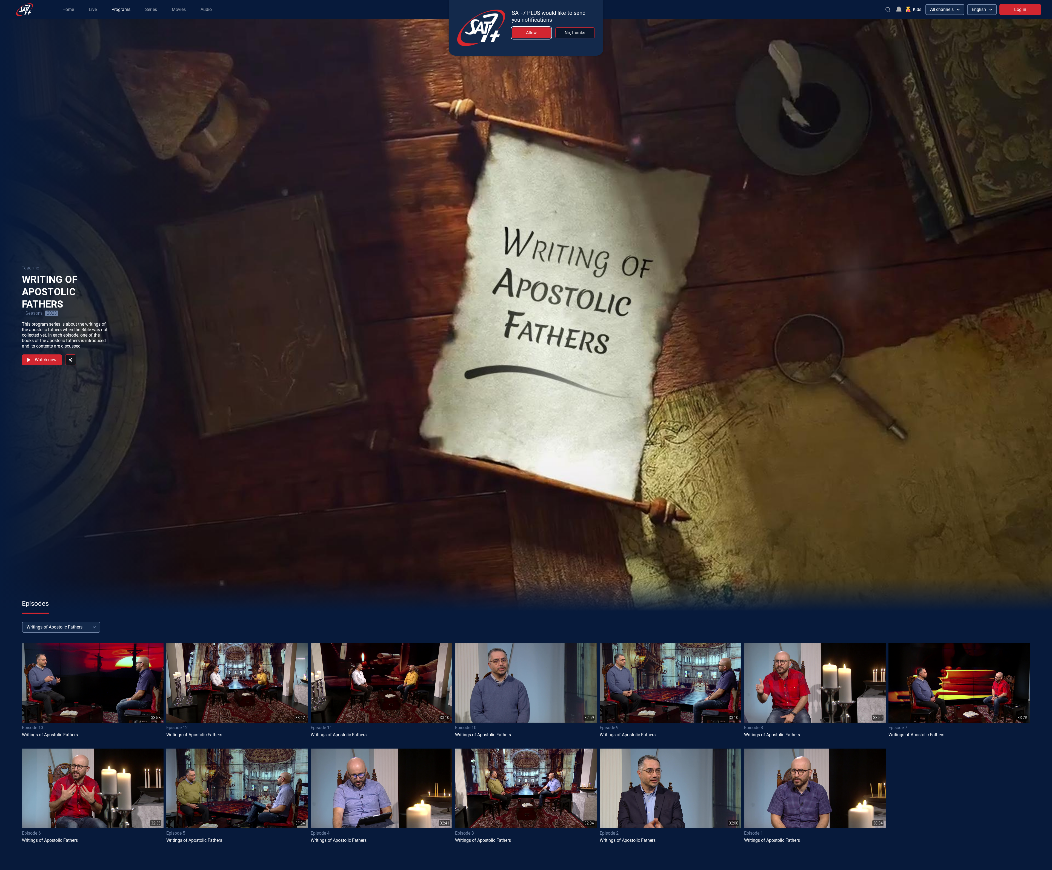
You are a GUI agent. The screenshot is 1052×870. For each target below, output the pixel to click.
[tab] (35, 603)
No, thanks (575, 32)
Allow (531, 32)
